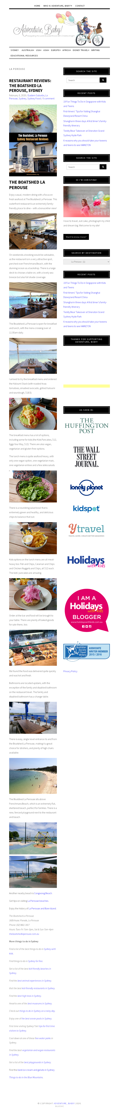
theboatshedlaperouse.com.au (24, 933)
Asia (45, 50)
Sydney (15, 50)
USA (38, 50)
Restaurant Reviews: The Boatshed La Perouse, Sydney (30, 85)
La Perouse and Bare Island (42, 908)
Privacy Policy (70, 671)
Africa (66, 50)
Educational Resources (24, 55)
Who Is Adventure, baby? (57, 5)
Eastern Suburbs (36, 95)
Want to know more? (76, 236)
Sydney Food (34, 98)
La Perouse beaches (38, 900)
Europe (55, 50)
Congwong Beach (43, 893)
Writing (95, 50)
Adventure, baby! (64, 1103)
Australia (27, 50)
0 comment (48, 98)
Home (37, 5)
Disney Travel (80, 50)
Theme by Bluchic (59, 1106)
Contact (80, 5)
